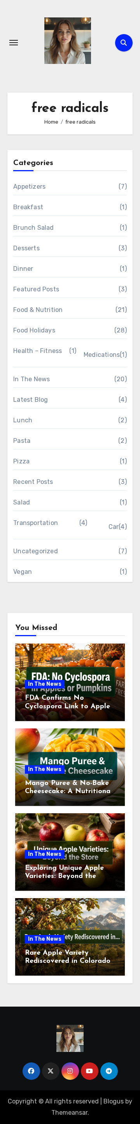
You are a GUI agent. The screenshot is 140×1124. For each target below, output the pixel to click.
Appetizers (29, 186)
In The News (31, 379)
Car (113, 526)
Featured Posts (36, 289)
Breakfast (28, 207)
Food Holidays (34, 330)
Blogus (113, 1101)
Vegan (22, 571)
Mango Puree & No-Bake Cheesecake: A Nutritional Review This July (68, 792)
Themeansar (69, 1112)
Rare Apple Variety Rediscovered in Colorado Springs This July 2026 (67, 961)
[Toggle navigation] (13, 42)
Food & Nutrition (38, 309)
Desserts (26, 248)
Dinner (23, 268)
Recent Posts (33, 481)
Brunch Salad (33, 227)
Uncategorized (35, 551)
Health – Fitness (37, 351)
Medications (102, 354)
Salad (21, 502)
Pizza (21, 461)
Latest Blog (30, 399)
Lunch (22, 420)
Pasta (21, 440)
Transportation (35, 523)
